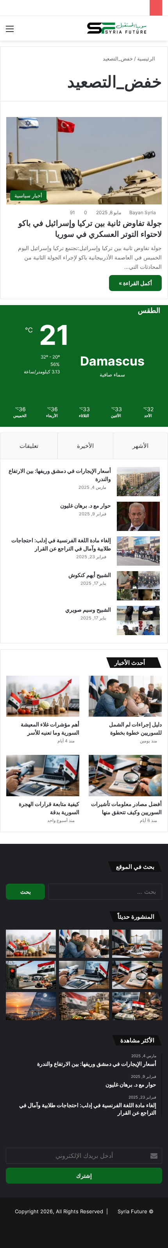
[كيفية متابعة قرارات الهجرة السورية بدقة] (42, 775)
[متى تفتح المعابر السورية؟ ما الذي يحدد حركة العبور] (31, 975)
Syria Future (132, 1211)
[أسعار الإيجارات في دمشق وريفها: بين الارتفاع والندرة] (138, 481)
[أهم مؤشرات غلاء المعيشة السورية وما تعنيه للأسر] (42, 696)
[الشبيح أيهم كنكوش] (138, 585)
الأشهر (140, 445)
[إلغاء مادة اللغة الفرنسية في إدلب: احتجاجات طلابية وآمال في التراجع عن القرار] (138, 551)
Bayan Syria (142, 212)
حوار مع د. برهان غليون (85, 505)
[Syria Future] (117, 28)
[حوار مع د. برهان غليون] (138, 516)
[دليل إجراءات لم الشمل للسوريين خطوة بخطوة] (125, 696)
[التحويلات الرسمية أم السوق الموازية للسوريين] (137, 1006)
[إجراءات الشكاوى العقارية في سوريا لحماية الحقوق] (137, 944)
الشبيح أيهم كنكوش (89, 575)
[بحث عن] (158, 31)
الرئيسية (147, 58)
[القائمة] (10, 31)
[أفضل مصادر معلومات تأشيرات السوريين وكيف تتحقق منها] (125, 775)
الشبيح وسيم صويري (88, 609)
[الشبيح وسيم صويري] (138, 620)
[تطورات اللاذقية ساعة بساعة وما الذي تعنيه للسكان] (31, 1006)
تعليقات (29, 445)
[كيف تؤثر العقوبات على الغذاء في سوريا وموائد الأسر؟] (84, 1006)
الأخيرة (85, 445)
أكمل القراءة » (135, 283)
